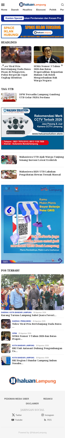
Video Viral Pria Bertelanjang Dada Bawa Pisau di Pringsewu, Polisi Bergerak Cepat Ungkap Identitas (16, 72)
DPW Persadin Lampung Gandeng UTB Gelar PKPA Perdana (39, 96)
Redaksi (48, 399)
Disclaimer (32, 403)
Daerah (5, 312)
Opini (14, 333)
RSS (49, 420)
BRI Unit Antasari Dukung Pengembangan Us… (37, 349)
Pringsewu (26, 321)
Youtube (18, 420)
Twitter (19, 415)
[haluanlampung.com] (32, 4)
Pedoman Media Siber (16, 399)
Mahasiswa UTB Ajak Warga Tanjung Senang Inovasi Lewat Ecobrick (41, 158)
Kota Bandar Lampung (20, 312)
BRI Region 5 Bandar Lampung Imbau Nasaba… (34, 362)
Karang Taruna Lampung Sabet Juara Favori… (28, 315)
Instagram (49, 415)
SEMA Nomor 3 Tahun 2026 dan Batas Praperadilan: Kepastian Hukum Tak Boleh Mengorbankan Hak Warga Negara (48, 73)
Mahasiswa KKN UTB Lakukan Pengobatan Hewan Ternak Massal (40, 173)
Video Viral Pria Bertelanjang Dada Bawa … (36, 325)
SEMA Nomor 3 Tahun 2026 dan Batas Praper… (34, 337)
